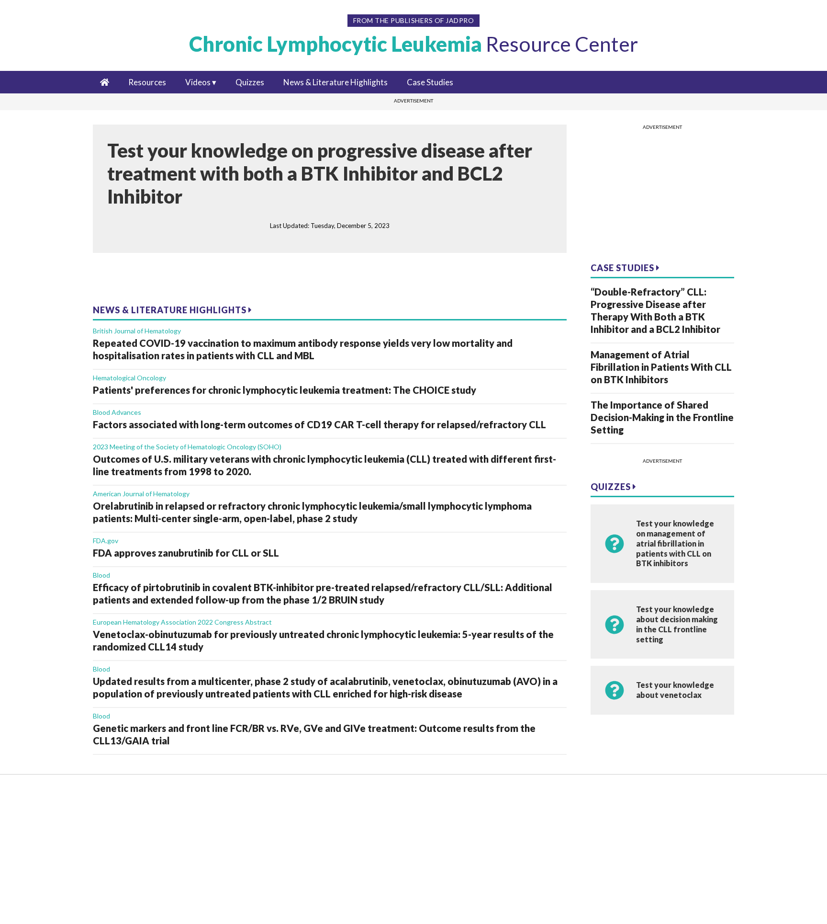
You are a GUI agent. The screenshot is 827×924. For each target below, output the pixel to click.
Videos (198, 82)
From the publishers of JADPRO (413, 20)
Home (51, 797)
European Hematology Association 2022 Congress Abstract (182, 622)
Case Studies (430, 82)
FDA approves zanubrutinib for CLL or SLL (186, 553)
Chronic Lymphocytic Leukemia (413, 44)
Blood (101, 575)
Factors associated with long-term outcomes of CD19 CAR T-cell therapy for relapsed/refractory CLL (319, 424)
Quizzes (249, 82)
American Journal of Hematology (141, 494)
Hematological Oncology (129, 378)
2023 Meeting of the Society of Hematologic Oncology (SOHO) (187, 447)
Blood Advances (117, 412)
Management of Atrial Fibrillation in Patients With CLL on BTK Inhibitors (661, 367)
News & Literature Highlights (335, 82)
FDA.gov (105, 540)
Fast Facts (58, 841)
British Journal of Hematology (137, 331)
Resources (147, 82)
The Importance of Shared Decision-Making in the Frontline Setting (662, 417)
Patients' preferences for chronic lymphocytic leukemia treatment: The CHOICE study (284, 390)
